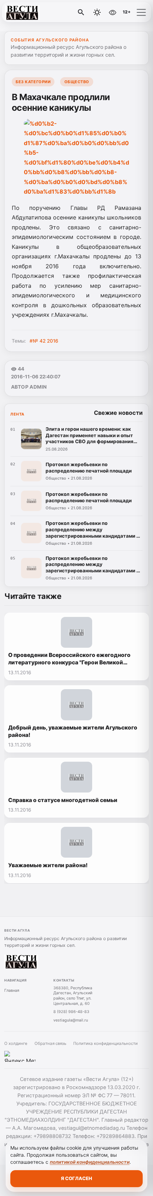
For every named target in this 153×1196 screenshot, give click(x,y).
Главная (11, 990)
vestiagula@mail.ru (70, 1020)
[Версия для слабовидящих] (112, 12)
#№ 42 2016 (44, 341)
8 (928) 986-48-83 (71, 1011)
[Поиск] (81, 12)
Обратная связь (50, 1043)
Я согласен (76, 1178)
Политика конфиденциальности (105, 1043)
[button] (141, 12)
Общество (76, 81)
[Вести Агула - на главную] (35, 12)
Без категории (33, 81)
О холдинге (15, 1043)
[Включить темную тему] (97, 12)
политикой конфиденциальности (90, 1162)
